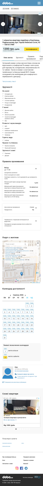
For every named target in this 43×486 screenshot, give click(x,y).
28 (23, 331)
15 (27, 319)
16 (32, 319)
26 (14, 331)
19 (14, 325)
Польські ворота (10, 252)
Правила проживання (31, 58)
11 (9, 319)
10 (5, 319)
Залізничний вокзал (6, 446)
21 (23, 325)
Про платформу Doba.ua (9, 457)
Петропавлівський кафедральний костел (17, 251)
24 (5, 331)
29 (27, 331)
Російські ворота (10, 258)
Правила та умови (28, 460)
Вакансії (25, 463)
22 (27, 325)
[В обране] (39, 13)
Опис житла (8, 58)
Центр (23, 443)
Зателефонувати (31, 49)
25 (9, 331)
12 (14, 319)
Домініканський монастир (12, 255)
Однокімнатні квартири (7, 443)
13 (18, 319)
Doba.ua (38, 282)
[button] (21, 274)
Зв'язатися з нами (7, 463)
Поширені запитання (29, 457)
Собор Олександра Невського (13, 248)
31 (5, 338)
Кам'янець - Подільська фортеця (14, 259)
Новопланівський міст (11, 249)
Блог (3, 460)
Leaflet (33, 282)
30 (32, 331)
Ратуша (7, 254)
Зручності (19, 58)
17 (5, 325)
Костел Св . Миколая (11, 256)
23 (32, 325)
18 (9, 325)
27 (18, 331)
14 (23, 319)
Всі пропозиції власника (21, 371)
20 (18, 325)
